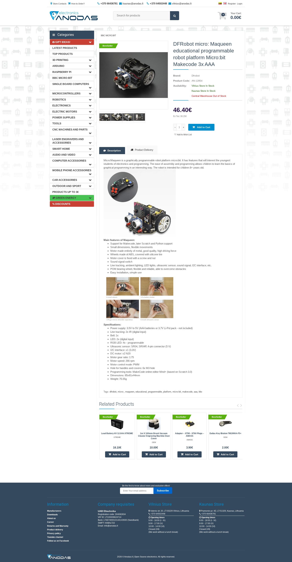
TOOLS (56, 123)
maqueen (129, 391)
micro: (121, 391)
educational (141, 391)
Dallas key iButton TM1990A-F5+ (225, 433)
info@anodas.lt (111, 526)
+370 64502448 (157, 514)
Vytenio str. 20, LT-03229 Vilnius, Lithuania (169, 511)
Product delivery (55, 530)
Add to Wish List (184, 134)
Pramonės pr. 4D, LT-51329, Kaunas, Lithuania (222, 511)
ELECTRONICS (61, 105)
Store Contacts (59, 4)
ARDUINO (58, 65)
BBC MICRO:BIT (62, 77)
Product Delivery (144, 149)
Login (239, 4)
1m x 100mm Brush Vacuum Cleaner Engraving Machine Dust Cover (154, 436)
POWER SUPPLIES (63, 117)
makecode (187, 391)
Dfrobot (196, 75)
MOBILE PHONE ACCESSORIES (71, 170)
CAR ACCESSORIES (64, 179)
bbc (200, 391)
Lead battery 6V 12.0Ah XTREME (117, 433)
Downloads (52, 514)
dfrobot (113, 391)
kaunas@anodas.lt (133, 3)
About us (51, 518)
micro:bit (177, 391)
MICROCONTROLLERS (66, 93)
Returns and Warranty (57, 526)
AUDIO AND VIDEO (63, 154)
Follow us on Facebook (58, 541)
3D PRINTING (60, 60)
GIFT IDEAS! (62, 42)
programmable (155, 391)
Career (50, 522)
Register (232, 4)
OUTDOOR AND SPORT (66, 186)
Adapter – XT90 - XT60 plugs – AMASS (189, 434)
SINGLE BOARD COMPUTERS (70, 84)
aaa (195, 391)
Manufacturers (54, 511)
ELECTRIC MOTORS (64, 111)
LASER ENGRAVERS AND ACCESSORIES (68, 141)
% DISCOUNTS (61, 204)
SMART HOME (61, 148)
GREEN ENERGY (65, 197)
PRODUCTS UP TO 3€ (65, 191)
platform (167, 391)
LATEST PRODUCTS (64, 48)
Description (114, 150)
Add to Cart (203, 127)
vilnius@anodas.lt (181, 3)
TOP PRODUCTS (62, 53)
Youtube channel (55, 537)
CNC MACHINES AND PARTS (70, 129)
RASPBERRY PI (61, 72)
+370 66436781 (208, 514)
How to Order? (78, 4)
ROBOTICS (59, 99)
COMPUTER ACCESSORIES (69, 160)
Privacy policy (54, 533)
